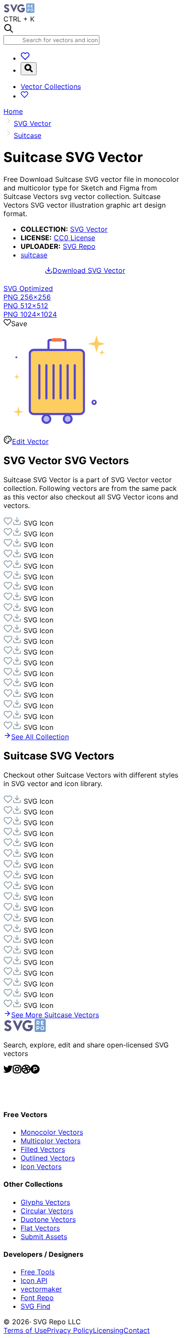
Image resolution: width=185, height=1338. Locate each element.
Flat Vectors (40, 1228)
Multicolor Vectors (50, 1140)
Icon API (34, 1280)
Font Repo (37, 1297)
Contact (136, 1330)
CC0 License (74, 237)
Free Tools (38, 1272)
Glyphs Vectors (45, 1202)
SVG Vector (89, 229)
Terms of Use (25, 1330)
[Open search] (29, 68)
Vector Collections (51, 86)
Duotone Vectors (48, 1219)
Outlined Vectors (48, 1158)
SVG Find (35, 1306)
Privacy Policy (70, 1330)
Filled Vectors (43, 1149)
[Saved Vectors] (25, 58)
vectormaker (41, 1289)
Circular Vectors (47, 1210)
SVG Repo (79, 246)
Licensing (108, 1330)
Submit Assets (44, 1236)
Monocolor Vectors (52, 1132)
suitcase (34, 255)
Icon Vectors (41, 1166)
